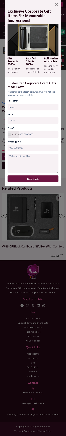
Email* (11, 114)
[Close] (56, 4)
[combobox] (13, 134)
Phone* (11, 128)
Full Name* (13, 100)
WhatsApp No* (14, 141)
